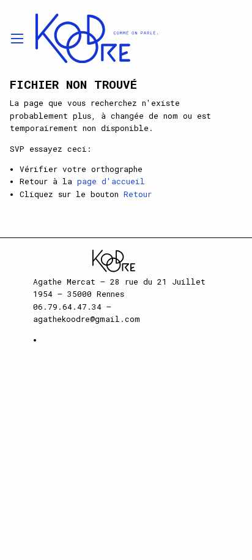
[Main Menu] (17, 38)
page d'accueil (111, 181)
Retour (138, 194)
